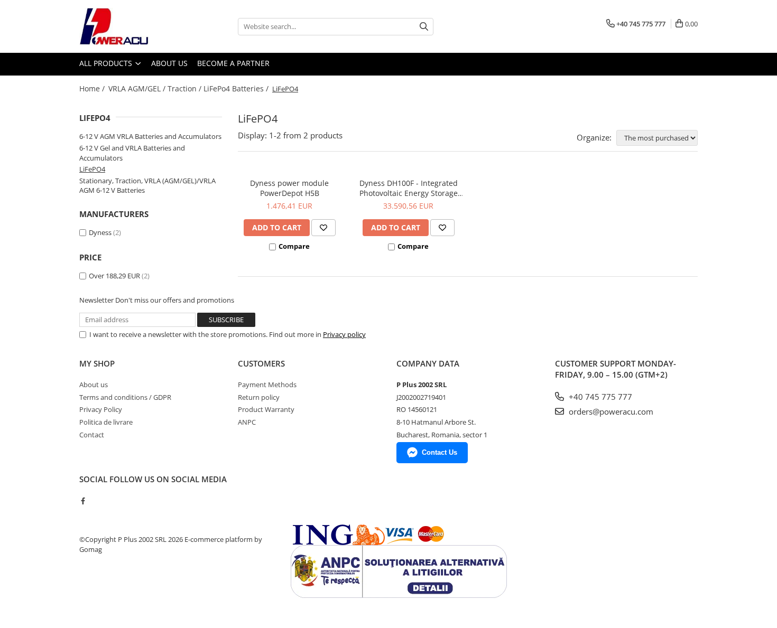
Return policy (259, 397)
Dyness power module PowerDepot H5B (289, 188)
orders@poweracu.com (610, 411)
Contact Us (439, 452)
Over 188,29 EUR (114, 275)
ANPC (247, 422)
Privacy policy (344, 334)
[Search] (423, 26)
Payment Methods (267, 384)
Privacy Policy (100, 409)
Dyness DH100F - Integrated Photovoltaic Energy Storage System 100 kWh (408, 188)
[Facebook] (82, 500)
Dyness (100, 232)
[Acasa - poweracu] (132, 26)
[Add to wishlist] (323, 227)
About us (169, 63)
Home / (93, 88)
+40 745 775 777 (599, 396)
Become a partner (233, 63)
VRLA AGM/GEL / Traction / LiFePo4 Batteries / (189, 88)
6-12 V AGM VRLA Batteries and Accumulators (150, 136)
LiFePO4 (92, 169)
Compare (294, 246)
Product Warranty (266, 409)
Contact (91, 434)
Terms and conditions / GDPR (125, 397)
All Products (106, 63)
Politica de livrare (106, 422)
